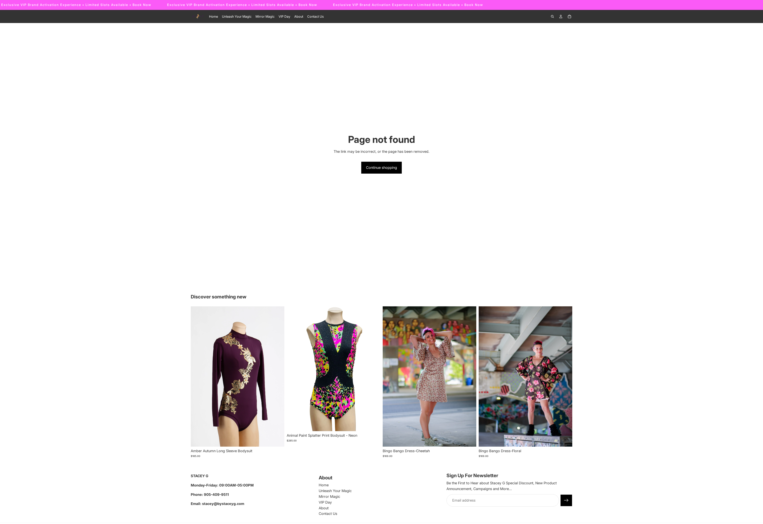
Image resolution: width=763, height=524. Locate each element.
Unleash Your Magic (335, 491)
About (324, 508)
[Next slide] (374, 368)
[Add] (278, 440)
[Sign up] (566, 500)
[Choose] (374, 425)
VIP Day (325, 502)
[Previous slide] (293, 368)
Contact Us (328, 514)
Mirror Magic (329, 496)
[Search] (552, 16)
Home (324, 485)
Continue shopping (381, 167)
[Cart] (569, 16)
